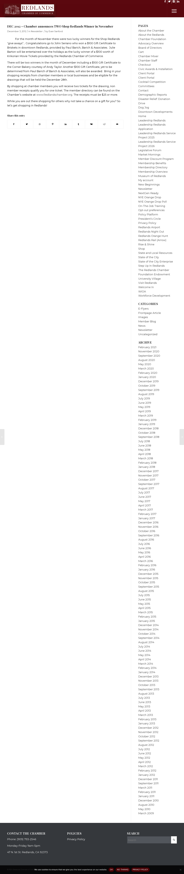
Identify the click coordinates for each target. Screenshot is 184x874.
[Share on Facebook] (13, 124)
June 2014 (144, 650)
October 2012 (146, 736)
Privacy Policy (147, 223)
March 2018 (145, 458)
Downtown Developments (155, 111)
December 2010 (148, 800)
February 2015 (147, 616)
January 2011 (146, 796)
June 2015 (144, 599)
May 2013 (144, 706)
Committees (146, 86)
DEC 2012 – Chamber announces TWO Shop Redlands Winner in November (60, 26)
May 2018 (144, 449)
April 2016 (144, 556)
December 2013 (148, 676)
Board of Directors (150, 47)
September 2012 (148, 740)
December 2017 (148, 471)
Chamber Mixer (148, 56)
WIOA (142, 291)
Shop (141, 248)
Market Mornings (149, 154)
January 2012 (146, 775)
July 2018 (144, 441)
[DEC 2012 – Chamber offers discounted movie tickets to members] (2, 437)
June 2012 (144, 753)
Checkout (144, 64)
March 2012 (145, 766)
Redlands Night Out (151, 231)
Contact (143, 90)
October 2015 (146, 582)
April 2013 (144, 710)
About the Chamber (151, 30)
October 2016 (146, 531)
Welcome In (146, 287)
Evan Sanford (56, 31)
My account (145, 180)
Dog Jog (143, 107)
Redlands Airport (149, 227)
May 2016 (144, 552)
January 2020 (147, 377)
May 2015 (144, 603)
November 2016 (148, 526)
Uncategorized (147, 334)
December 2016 (148, 522)
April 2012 (144, 762)
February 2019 (147, 420)
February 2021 (147, 347)
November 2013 (148, 680)
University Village (149, 278)
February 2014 (147, 668)
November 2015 (148, 578)
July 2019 (144, 398)
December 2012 (148, 727)
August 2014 (146, 642)
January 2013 (146, 723)
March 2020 (146, 368)
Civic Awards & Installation (155, 69)
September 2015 (148, 586)
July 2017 (144, 492)
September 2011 (148, 783)
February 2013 (147, 719)
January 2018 (146, 467)
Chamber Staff (147, 60)
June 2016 (144, 548)
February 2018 (147, 462)
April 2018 (144, 454)
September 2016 (148, 535)
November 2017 (148, 475)
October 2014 (146, 633)
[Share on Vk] (91, 124)
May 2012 (144, 757)
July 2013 (144, 697)
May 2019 (144, 407)
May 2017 (144, 501)
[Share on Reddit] (104, 124)
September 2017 (148, 484)
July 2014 (144, 646)
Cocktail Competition (152, 82)
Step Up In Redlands (151, 265)
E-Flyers (143, 308)
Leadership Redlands (152, 120)
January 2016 (146, 569)
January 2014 (146, 672)
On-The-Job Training (151, 206)
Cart (141, 52)
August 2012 (146, 745)
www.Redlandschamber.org (54, 94)
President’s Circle (149, 218)
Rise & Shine (146, 244)
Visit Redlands (147, 283)
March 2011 (145, 787)
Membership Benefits (152, 163)
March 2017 (145, 509)
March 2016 (145, 561)
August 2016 (146, 539)
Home (142, 116)
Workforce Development (154, 295)
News (141, 325)
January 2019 (146, 424)
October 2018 (146, 432)
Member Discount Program (156, 159)
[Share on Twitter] (26, 124)
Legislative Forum (149, 150)
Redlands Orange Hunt (153, 236)
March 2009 (146, 813)
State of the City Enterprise (155, 261)
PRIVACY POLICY (140, 869)
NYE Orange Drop (149, 197)
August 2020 (146, 360)
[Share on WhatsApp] (39, 124)
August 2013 (146, 693)
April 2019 (144, 411)
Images (143, 317)
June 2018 (144, 445)
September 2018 (148, 437)
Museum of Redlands (152, 176)
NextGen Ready (148, 193)
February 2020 (147, 373)
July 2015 (144, 595)
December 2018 (148, 428)
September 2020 (149, 355)
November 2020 (148, 351)
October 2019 (146, 385)
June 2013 (144, 702)
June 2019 (144, 402)
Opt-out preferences (151, 210)
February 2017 (147, 514)
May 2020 (144, 364)
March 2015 (145, 612)
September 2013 (148, 689)
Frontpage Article (149, 313)
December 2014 (148, 625)
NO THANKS (122, 869)
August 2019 (146, 394)
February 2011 (147, 792)
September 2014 (148, 638)
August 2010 (146, 804)
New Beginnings (149, 184)
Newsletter (37, 31)
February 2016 (147, 565)
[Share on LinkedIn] (65, 124)
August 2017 (146, 488)
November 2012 (148, 732)
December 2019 (148, 381)
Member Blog (147, 321)
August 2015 (146, 591)
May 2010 (144, 809)
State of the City (148, 257)
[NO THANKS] (180, 869)
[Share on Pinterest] (52, 124)
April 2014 (144, 659)
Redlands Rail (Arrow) (152, 240)
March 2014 (145, 663)
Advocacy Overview (151, 43)
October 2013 (146, 685)
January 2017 (146, 518)
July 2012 (144, 749)
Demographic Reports (152, 94)
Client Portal (146, 73)
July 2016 (144, 544)
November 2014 (148, 629)
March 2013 (145, 715)
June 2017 (144, 496)
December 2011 (148, 779)
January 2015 (146, 621)
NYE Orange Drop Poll (152, 201)
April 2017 (144, 505)
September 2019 (148, 390)
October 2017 (146, 479)
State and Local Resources (155, 253)
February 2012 (147, 770)
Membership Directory (152, 167)
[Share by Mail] (117, 124)
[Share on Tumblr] (78, 124)
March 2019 (145, 415)
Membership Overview (153, 171)
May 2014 (144, 655)
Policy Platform (148, 214)
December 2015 (148, 574)
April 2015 (144, 608)
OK (111, 869)
